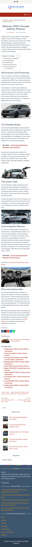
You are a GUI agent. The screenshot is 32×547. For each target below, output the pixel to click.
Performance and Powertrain (11, 58)
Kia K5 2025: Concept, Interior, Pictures (17, 366)
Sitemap (3, 535)
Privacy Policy (5, 529)
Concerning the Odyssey (10, 64)
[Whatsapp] (14, 331)
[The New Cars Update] (16, 7)
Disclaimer (4, 526)
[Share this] (2, 331)
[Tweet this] (5, 331)
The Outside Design (8, 60)
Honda (7, 392)
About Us (4, 520)
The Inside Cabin (7, 62)
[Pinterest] (14, 1)
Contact (3, 523)
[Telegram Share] (11, 331)
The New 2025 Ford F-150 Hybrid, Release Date (15, 500)
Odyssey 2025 (18, 392)
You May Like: (9, 68)
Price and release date (9, 66)
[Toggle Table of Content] (17, 56)
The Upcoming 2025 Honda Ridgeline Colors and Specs (20, 340)
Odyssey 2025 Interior (11, 394)
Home (3, 517)
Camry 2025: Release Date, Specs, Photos (7, 399)
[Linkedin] (17, 1)
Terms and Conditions (7, 532)
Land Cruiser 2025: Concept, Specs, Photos (24, 399)
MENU (28, 14)
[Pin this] (8, 331)
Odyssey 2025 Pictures (22, 394)
